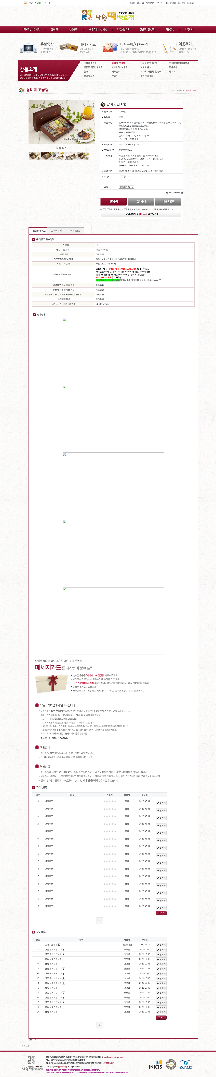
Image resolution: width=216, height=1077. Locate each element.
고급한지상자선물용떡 (179, 63)
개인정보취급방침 (107, 1063)
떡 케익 (172, 71)
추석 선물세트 (146, 75)
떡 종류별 (173, 67)
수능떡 (115, 75)
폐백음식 (116, 71)
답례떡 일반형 (90, 63)
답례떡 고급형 (118, 63)
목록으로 (25, 1045)
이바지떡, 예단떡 (120, 67)
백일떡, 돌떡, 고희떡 (93, 67)
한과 (86, 71)
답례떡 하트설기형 (148, 63)
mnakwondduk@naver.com (113, 1057)
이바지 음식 (145, 67)
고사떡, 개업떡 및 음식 (150, 71)
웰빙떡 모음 (89, 75)
